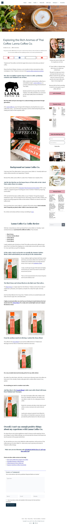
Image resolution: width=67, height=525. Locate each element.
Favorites (62, 2)
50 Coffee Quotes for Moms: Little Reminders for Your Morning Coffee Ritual (61, 198)
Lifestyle (55, 2)
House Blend (16, 341)
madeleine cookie (37, 263)
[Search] (63, 224)
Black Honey (9, 287)
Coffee (34, 2)
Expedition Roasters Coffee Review (15, 461)
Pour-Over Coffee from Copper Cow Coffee (17, 459)
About (29, 2)
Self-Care (48, 2)
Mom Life (42, 2)
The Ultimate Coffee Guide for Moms (55, 111)
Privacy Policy (30, 518)
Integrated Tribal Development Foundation (29, 188)
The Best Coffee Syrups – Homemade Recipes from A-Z (56, 123)
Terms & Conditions (37, 518)
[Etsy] (36, 523)
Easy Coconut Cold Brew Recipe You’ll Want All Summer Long (52, 215)
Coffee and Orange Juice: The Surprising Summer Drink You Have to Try (52, 206)
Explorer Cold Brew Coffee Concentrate (16, 465)
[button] (37, 2)
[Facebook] (33, 523)
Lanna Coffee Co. (10, 107)
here (41, 52)
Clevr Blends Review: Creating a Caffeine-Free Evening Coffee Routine (52, 198)
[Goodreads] (31, 523)
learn (32, 211)
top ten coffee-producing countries (35, 71)
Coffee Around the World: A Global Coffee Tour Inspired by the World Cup (61, 206)
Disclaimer (43, 518)
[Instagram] (30, 523)
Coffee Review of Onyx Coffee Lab (15, 463)
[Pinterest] (35, 523)
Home (25, 2)
